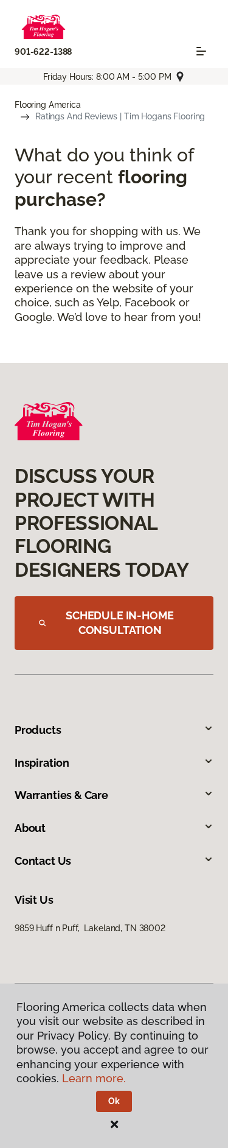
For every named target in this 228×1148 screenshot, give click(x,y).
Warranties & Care (61, 795)
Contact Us (43, 860)
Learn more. (94, 1078)
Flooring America (48, 105)
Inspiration (42, 762)
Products (38, 730)
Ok (114, 1101)
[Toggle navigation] (201, 51)
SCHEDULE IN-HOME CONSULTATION (120, 622)
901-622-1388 (43, 52)
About (30, 828)
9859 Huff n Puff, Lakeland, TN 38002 (90, 928)
